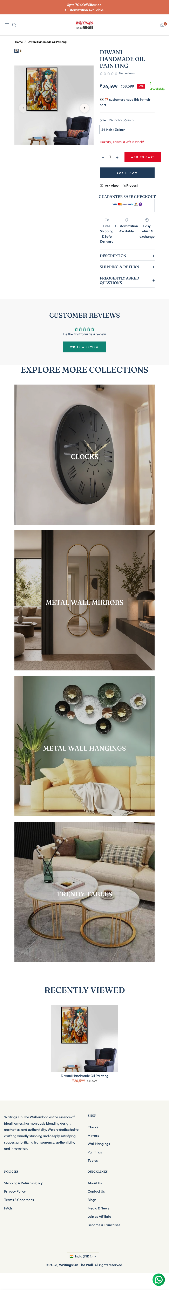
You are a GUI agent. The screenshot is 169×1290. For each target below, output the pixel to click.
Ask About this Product (121, 185)
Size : (117, 120)
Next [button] (84, 108)
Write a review (84, 347)
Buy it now (127, 172)
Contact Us (96, 1191)
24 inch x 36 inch (113, 129)
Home (19, 42)
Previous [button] (23, 108)
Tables (93, 1160)
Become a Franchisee (104, 1225)
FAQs (8, 1208)
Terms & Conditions (19, 1200)
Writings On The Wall (76, 1265)
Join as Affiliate (99, 1216)
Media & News (98, 1208)
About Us (95, 1183)
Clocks (93, 1127)
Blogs (92, 1200)
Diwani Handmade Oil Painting (84, 1076)
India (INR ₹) (84, 1256)
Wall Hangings (99, 1143)
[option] (54, 105)
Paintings (95, 1152)
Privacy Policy (15, 1191)
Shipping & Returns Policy (23, 1183)
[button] (108, 73)
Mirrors (93, 1135)
